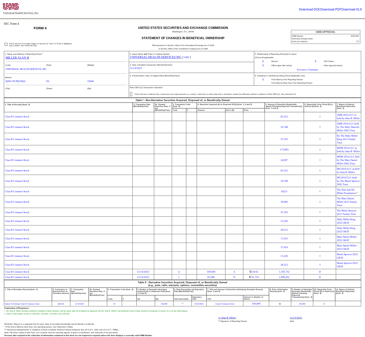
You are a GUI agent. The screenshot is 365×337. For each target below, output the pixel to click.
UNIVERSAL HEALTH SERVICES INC (156, 57)
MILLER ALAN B (17, 57)
